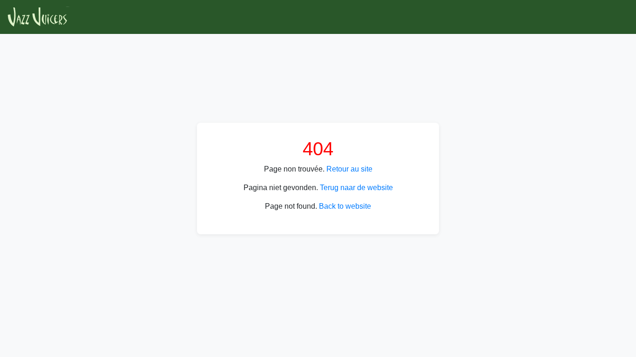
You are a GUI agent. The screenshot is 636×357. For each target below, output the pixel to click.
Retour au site (349, 169)
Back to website (345, 206)
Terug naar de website (356, 188)
